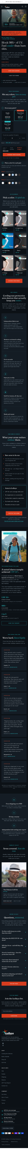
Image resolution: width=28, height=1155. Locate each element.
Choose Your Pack (14, 280)
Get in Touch (5, 1097)
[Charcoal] (19, 174)
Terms (3, 1103)
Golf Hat (4, 1062)
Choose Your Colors (14, 154)
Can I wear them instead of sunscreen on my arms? (14, 960)
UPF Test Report (6, 1082)
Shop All (4, 1059)
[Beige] (9, 174)
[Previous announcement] (2, 1)
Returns (4, 1080)
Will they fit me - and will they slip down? (14, 946)
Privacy (3, 1100)
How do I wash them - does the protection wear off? (14, 953)
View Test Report (14, 623)
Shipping (4, 1077)
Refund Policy (14, 1141)
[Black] (6, 174)
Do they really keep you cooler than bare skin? (14, 932)
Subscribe (14, 1015)
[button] (1, 6)
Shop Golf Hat (7, 901)
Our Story (4, 1094)
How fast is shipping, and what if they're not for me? (14, 974)
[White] (3, 174)
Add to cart (17, 901)
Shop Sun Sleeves (14, 70)
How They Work (14, 75)
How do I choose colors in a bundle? (14, 967)
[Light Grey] (16, 174)
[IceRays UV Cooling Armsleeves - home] (7, 7)
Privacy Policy (5, 1141)
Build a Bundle (5, 1056)
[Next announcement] (25, 1)
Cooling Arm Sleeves (7, 1053)
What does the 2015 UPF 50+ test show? (14, 939)
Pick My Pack (14, 983)
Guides (3, 1074)
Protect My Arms (14, 513)
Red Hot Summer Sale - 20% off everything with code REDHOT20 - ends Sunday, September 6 (12, 33)
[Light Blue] (12, 174)
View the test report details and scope (13, 521)
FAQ (3, 1071)
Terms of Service (6, 1144)
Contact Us (4, 1085)
